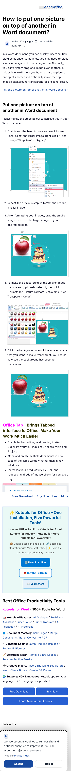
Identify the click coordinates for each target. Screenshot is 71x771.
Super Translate (44, 622)
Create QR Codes (40, 670)
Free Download (22, 496)
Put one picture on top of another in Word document (35, 89)
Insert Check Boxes (14, 670)
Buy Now (42, 496)
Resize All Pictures (13, 648)
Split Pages (40, 633)
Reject (49, 763)
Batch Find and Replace (43, 643)
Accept (18, 763)
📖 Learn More (35, 583)
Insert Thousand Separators (46, 665)
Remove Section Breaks (17, 659)
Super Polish (24, 622)
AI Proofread (26, 626)
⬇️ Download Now (35, 562)
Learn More (60, 496)
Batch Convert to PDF (33, 637)
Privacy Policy (21, 755)
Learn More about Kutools (35, 701)
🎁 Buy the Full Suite (35, 572)
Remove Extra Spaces (42, 654)
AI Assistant (40, 617)
